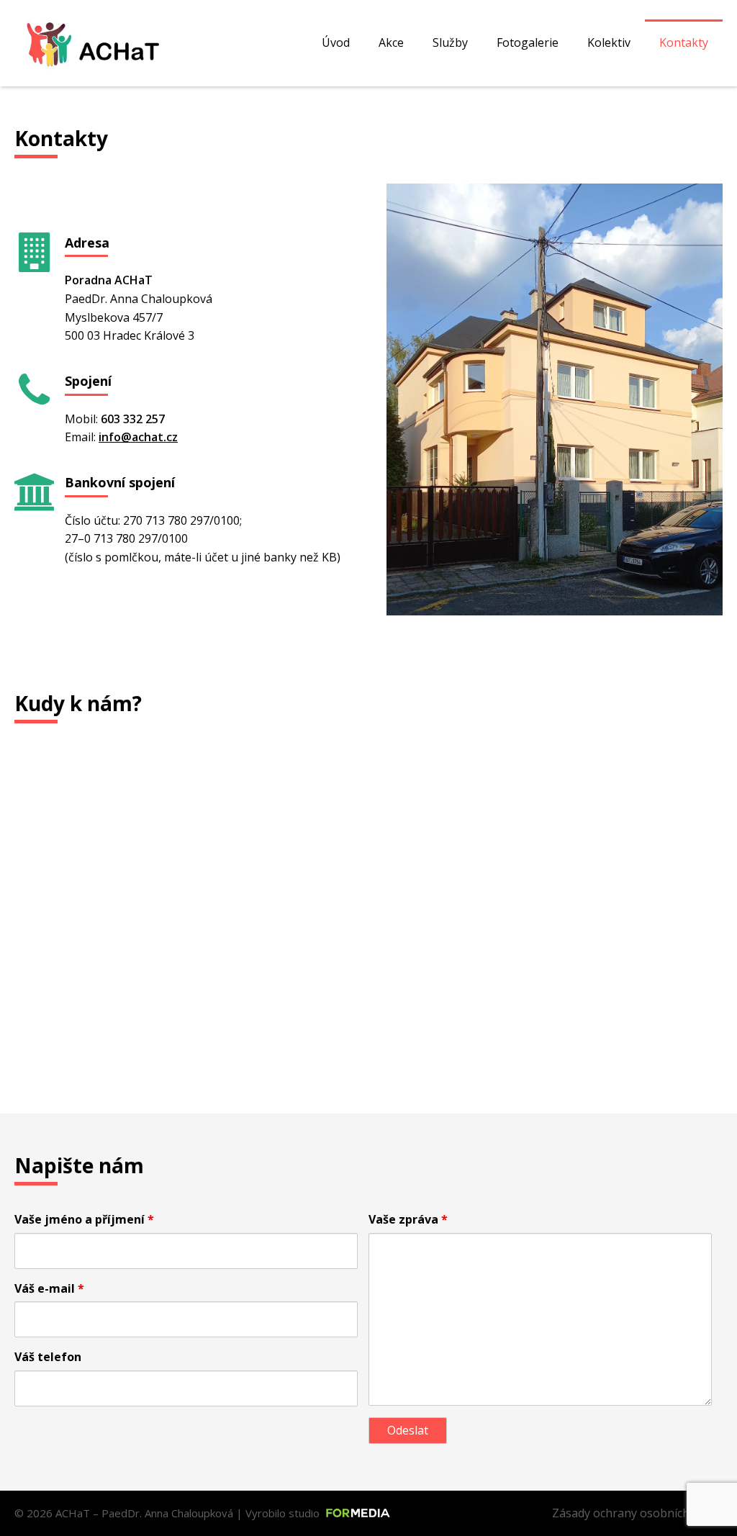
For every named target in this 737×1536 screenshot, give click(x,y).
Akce (391, 42)
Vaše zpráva (408, 1219)
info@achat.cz (138, 437)
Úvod (336, 42)
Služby (450, 42)
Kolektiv (608, 42)
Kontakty (683, 42)
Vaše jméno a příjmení (84, 1219)
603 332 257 (133, 419)
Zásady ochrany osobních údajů (637, 1513)
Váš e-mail (49, 1288)
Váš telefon (47, 1357)
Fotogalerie (528, 42)
